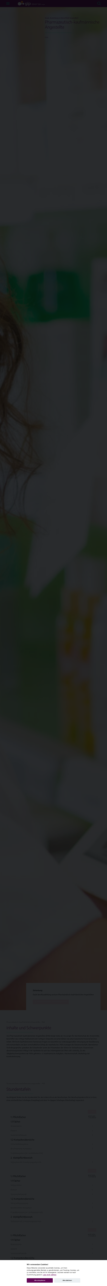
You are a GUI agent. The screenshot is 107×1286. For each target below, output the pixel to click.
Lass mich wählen (49, 1275)
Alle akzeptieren (39, 1280)
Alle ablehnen (67, 1280)
